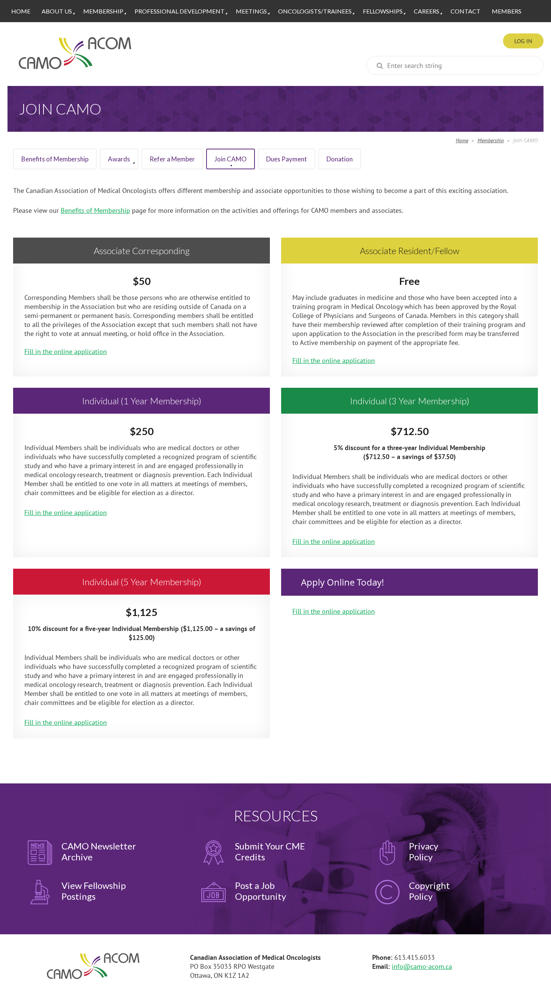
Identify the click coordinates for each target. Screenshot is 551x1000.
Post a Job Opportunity (260, 891)
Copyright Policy (429, 891)
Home (462, 140)
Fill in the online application (65, 351)
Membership (491, 140)
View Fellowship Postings (93, 891)
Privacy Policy (423, 851)
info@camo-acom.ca (422, 966)
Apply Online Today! (342, 582)
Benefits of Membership (95, 210)
